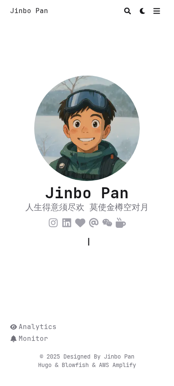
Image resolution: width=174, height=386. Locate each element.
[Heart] (80, 221)
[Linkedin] (66, 221)
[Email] (94, 221)
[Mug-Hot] (121, 221)
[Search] (127, 11)
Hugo (46, 365)
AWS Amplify (117, 365)
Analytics (38, 326)
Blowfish (77, 365)
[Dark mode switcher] (142, 11)
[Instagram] (53, 221)
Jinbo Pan (29, 10)
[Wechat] (107, 221)
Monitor (33, 338)
